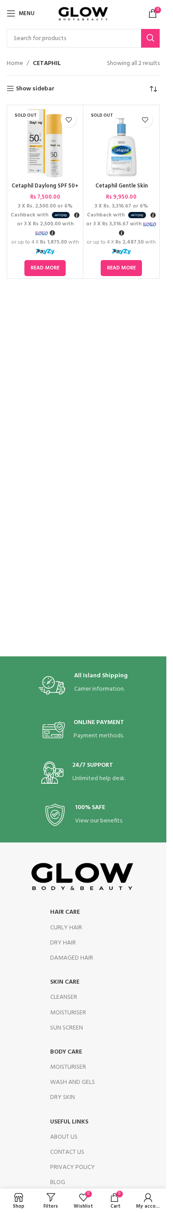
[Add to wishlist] (68, 119)
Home (15, 64)
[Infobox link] (83, 685)
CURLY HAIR (66, 928)
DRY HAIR (63, 943)
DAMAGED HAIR (71, 958)
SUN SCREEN (66, 1028)
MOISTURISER (68, 1013)
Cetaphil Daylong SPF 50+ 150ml (45, 190)
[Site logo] (83, 13)
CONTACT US (67, 1152)
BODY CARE (66, 1052)
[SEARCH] (150, 38)
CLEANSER (63, 997)
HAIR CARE (65, 912)
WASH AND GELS (72, 1082)
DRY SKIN (62, 1097)
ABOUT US (64, 1137)
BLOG (57, 1182)
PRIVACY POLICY (72, 1167)
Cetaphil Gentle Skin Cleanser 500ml (121, 190)
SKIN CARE (64, 982)
